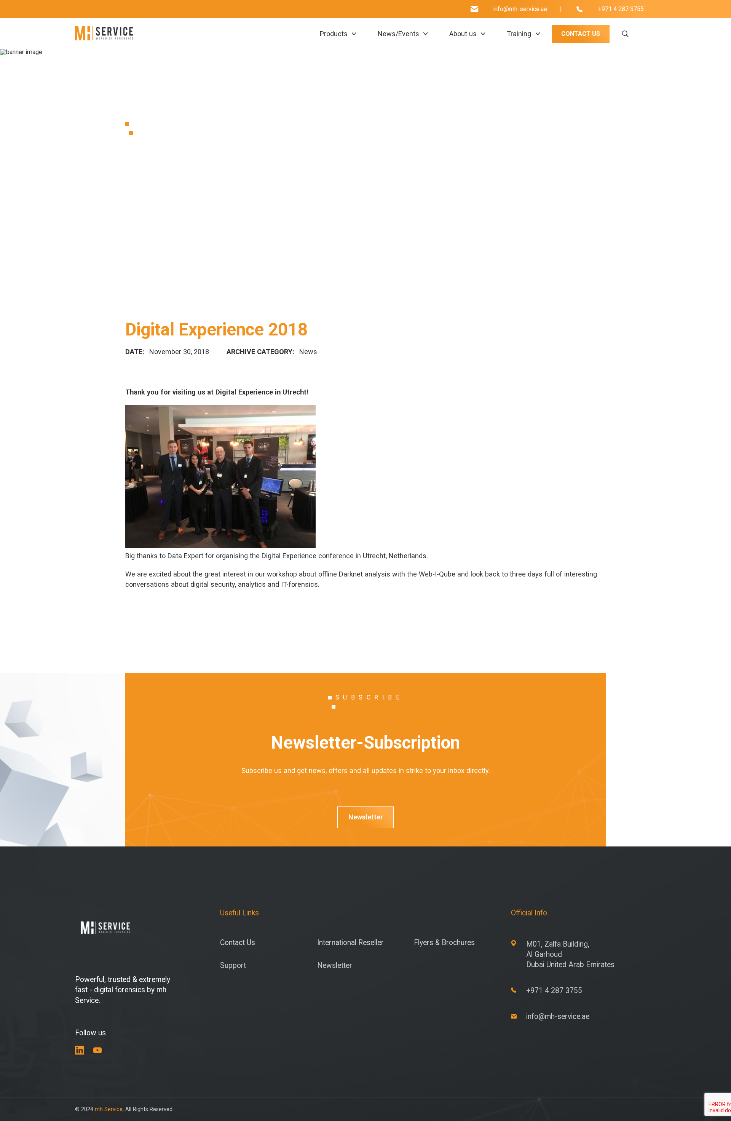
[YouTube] (97, 1050)
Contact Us (237, 942)
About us (463, 34)
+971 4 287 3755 (621, 9)
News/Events (398, 34)
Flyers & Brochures (444, 942)
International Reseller (350, 942)
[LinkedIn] (79, 1050)
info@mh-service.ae (520, 9)
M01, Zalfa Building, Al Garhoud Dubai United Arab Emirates (570, 954)
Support (233, 965)
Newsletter (365, 817)
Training (519, 34)
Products (334, 34)
